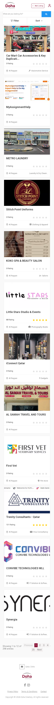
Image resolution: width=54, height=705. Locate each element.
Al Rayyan (13, 71)
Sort (38, 21)
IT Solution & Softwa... (38, 583)
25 (33, 649)
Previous (28, 645)
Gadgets (44, 378)
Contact (43, 691)
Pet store (44, 481)
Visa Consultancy (40, 532)
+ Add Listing (37, 6)
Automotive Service (39, 71)
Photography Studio (39, 327)
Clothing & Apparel (40, 224)
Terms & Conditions (29, 691)
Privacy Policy (12, 691)
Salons (45, 276)
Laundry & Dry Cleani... (38, 173)
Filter (16, 21)
